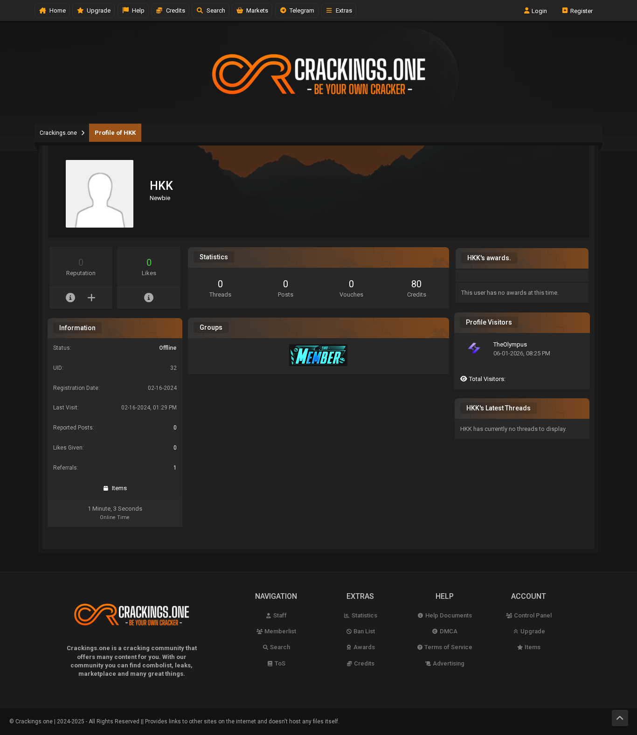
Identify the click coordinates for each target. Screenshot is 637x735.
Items (118, 488)
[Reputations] (70, 298)
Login (538, 10)
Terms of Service (447, 647)
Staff (279, 615)
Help (137, 10)
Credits (174, 10)
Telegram (300, 10)
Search (214, 10)
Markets (255, 10)
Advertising (447, 663)
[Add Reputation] (91, 298)
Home (56, 10)
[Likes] (148, 298)
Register (581, 10)
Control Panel (532, 615)
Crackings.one (58, 133)
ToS (279, 663)
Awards (363, 647)
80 (416, 284)
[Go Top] (620, 718)
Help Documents (448, 615)
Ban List (363, 631)
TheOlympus (510, 344)
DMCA (447, 631)
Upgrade (532, 631)
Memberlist (279, 631)
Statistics (363, 615)
